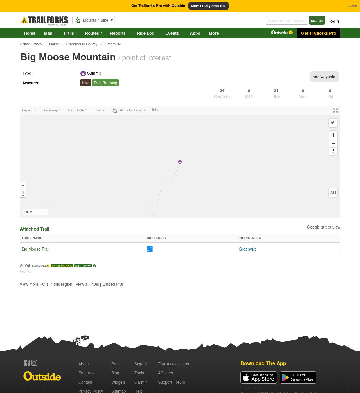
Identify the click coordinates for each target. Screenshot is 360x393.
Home (29, 33)
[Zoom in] (333, 135)
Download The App (263, 363)
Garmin (141, 382)
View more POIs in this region (46, 284)
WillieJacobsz (35, 265)
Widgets (118, 382)
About (83, 364)
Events (172, 33)
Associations (173, 364)
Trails (68, 33)
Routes (92, 33)
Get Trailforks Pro (318, 33)
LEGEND (23, 189)
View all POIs (87, 284)
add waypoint (324, 76)
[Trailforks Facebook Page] (27, 362)
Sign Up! (142, 364)
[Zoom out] (333, 143)
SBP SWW (83, 265)
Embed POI (112, 284)
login (334, 21)
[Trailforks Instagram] (34, 362)
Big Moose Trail (35, 249)
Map (48, 33)
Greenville (248, 249)
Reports (118, 33)
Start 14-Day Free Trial (208, 5)
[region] (180, 162)
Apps (195, 33)
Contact (85, 382)
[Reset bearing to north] (333, 151)
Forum (171, 382)
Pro (114, 364)
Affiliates (165, 373)
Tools (139, 373)
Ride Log (145, 33)
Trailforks (61, 265)
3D (333, 192)
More (214, 33)
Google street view (323, 227)
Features (86, 373)
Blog (115, 373)
